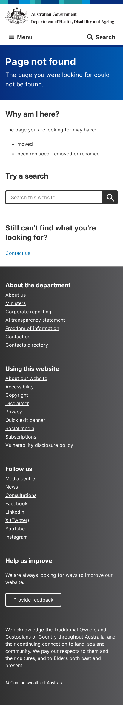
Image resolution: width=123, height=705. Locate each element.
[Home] (61, 16)
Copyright (16, 395)
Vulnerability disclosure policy (39, 445)
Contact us (17, 253)
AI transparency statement (35, 320)
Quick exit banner (25, 420)
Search (105, 37)
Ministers (15, 303)
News (11, 487)
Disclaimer (17, 403)
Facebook (16, 503)
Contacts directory (26, 345)
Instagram (16, 537)
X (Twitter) (17, 520)
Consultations (20, 495)
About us (15, 295)
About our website (26, 378)
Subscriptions (20, 437)
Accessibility (19, 387)
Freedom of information (32, 328)
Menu (24, 37)
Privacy (13, 412)
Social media (19, 428)
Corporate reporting (28, 311)
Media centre (20, 478)
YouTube (15, 529)
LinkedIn (14, 512)
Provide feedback (33, 600)
